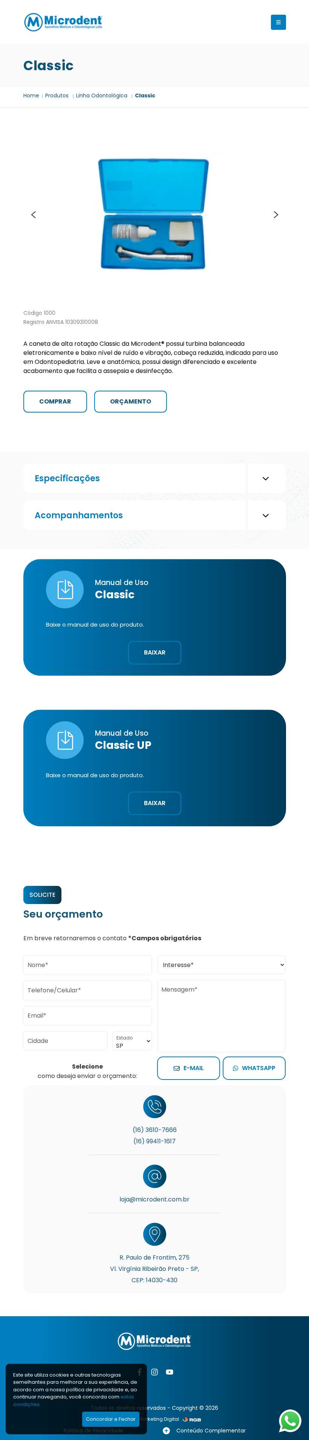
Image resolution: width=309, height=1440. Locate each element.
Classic (145, 95)
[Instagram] (154, 1372)
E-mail (194, 1068)
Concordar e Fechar (111, 1419)
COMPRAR (55, 401)
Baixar (154, 652)
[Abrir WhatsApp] (290, 1420)
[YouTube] (169, 1372)
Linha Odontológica (102, 95)
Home (31, 95)
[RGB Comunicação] (192, 1419)
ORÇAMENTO (130, 401)
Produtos (57, 95)
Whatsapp (258, 1068)
